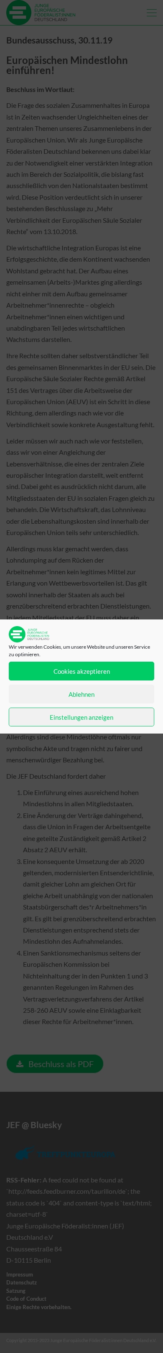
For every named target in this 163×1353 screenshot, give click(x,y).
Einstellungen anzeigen (81, 717)
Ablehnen (81, 694)
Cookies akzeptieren (81, 671)
